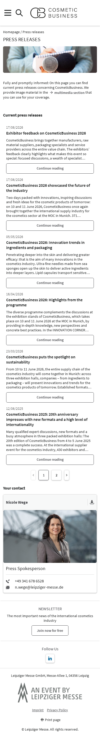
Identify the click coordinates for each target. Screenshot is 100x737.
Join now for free (50, 630)
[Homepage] (55, 13)
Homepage (11, 32)
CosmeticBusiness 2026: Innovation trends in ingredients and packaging (45, 245)
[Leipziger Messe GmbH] (50, 692)
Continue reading (50, 168)
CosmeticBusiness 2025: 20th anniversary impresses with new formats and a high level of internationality (46, 419)
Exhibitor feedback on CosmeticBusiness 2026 (46, 133)
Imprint (38, 710)
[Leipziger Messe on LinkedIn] (50, 658)
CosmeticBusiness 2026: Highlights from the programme (44, 302)
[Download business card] (92, 502)
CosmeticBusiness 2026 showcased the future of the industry (48, 188)
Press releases (33, 32)
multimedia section (69, 92)
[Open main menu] (7, 12)
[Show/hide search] (19, 12)
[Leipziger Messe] (92, 12)
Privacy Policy (57, 710)
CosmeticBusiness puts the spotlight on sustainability (40, 359)
